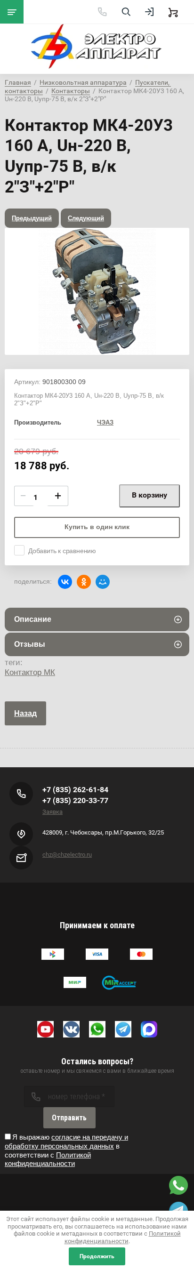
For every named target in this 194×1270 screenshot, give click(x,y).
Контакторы (70, 91)
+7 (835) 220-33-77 (75, 800)
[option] (97, 291)
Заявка (52, 811)
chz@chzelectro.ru (67, 854)
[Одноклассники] (84, 582)
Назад (25, 713)
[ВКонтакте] (65, 582)
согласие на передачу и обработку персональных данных (66, 1141)
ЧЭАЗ (105, 422)
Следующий (86, 218)
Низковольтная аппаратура (83, 82)
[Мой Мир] (103, 582)
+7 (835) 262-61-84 (75, 789)
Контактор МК (30, 672)
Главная (18, 82)
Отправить (69, 1117)
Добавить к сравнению (62, 551)
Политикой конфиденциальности (48, 1159)
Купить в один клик (97, 527)
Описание (32, 619)
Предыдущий (32, 218)
